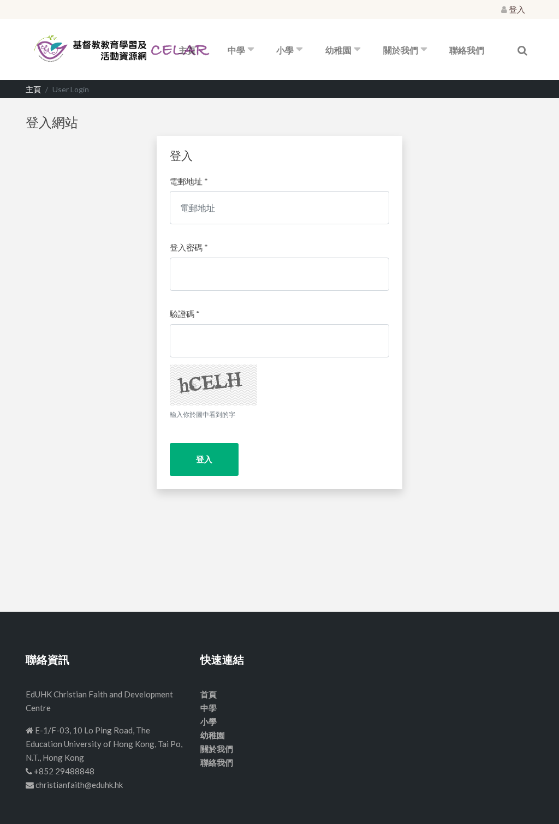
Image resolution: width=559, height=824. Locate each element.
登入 (516, 9)
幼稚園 (338, 50)
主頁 (187, 50)
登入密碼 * (189, 247)
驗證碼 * (185, 314)
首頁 (208, 694)
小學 (285, 50)
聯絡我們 (466, 50)
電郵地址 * (189, 181)
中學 (236, 50)
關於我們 (400, 50)
